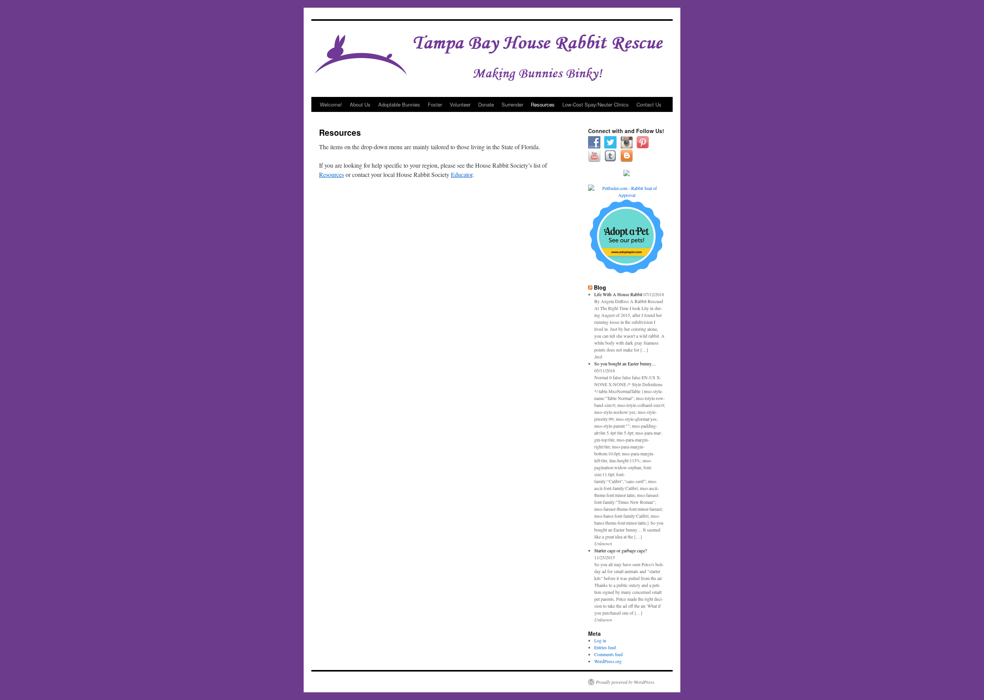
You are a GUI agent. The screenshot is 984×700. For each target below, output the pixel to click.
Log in (600, 640)
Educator (461, 174)
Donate (486, 104)
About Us (360, 104)
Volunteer (460, 104)
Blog (600, 287)
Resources (543, 104)
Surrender (512, 104)
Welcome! (331, 104)
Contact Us (649, 104)
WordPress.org (608, 661)
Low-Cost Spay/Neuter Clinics (595, 104)
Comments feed (608, 654)
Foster (435, 104)
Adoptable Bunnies (399, 104)
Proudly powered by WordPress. (625, 682)
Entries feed (605, 647)
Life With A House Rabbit (618, 294)
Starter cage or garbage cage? (620, 550)
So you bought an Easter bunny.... (625, 363)
